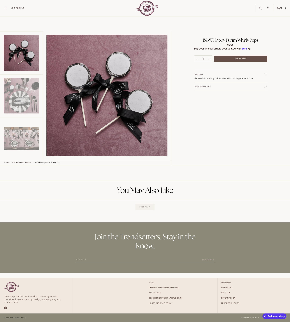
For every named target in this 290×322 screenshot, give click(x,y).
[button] (5, 8)
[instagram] (5, 308)
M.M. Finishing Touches (22, 163)
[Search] (260, 8)
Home (6, 163)
